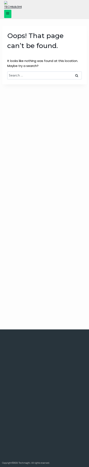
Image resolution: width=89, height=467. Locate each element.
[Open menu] (7, 14)
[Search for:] (44, 75)
